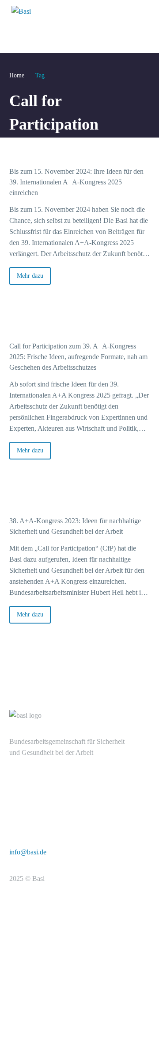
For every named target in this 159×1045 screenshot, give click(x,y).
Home (16, 75)
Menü (138, 11)
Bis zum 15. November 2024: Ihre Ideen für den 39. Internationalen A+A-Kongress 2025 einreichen (76, 182)
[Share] (147, 299)
